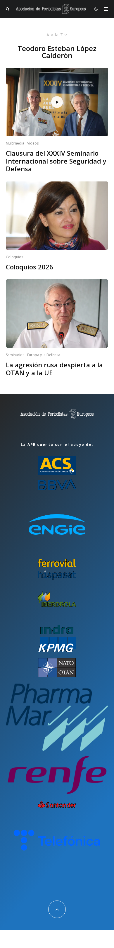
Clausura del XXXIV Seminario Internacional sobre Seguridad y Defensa (56, 160)
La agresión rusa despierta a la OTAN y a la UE (54, 368)
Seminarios (15, 354)
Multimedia (15, 143)
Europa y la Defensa (43, 354)
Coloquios (14, 256)
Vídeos (33, 143)
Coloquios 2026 (29, 267)
